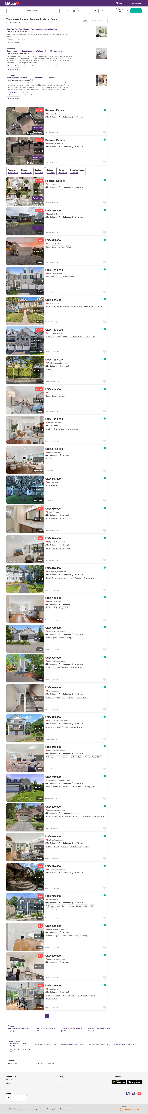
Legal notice (38, 1109)
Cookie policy (52, 1109)
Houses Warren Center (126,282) (46, 1044)
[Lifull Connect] (131, 1110)
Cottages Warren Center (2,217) (99, 1044)
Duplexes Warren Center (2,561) (72, 1044)
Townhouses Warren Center (44, 1063)
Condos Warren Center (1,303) (125, 1044)
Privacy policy (65, 1109)
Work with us (10, 1080)
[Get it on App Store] (134, 1082)
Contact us (63, 1080)
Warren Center (13, 1063)
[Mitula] (12, 3)
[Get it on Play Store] (119, 1082)
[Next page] (72, 1016)
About (8, 1083)
